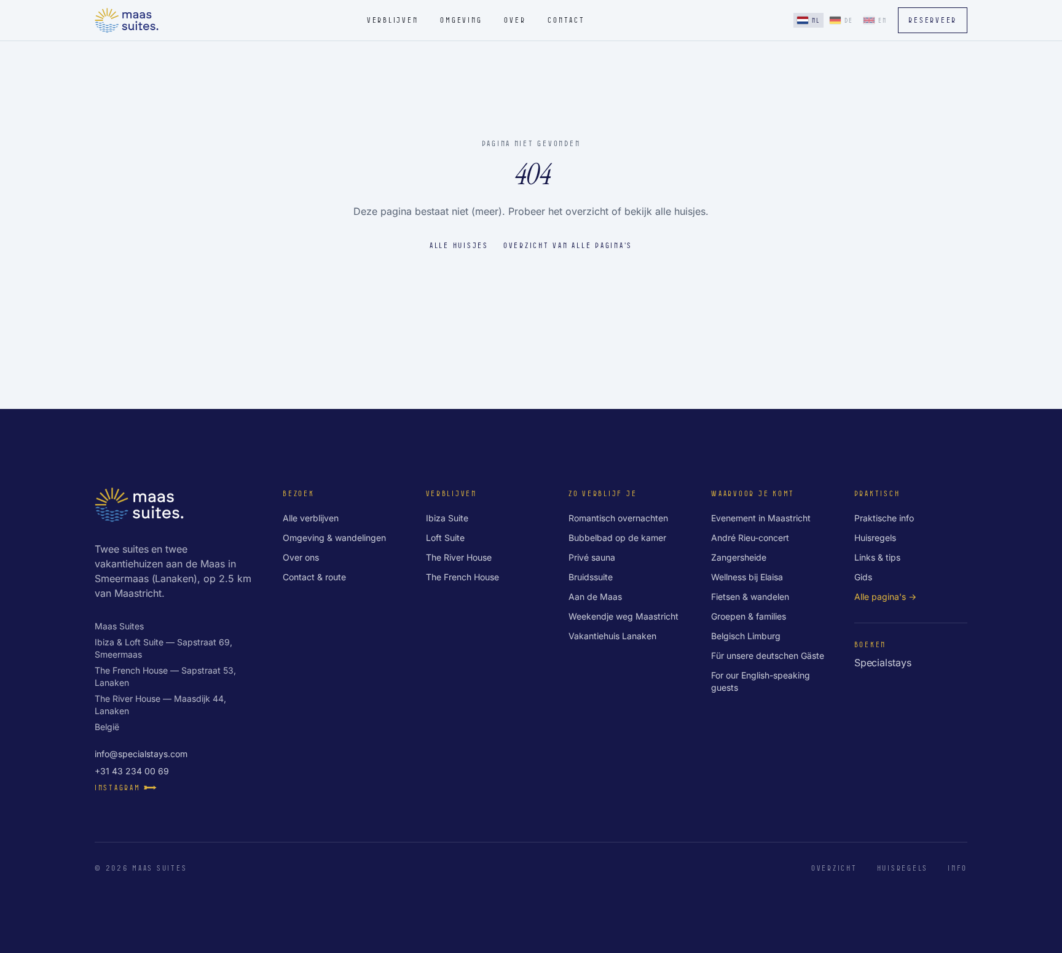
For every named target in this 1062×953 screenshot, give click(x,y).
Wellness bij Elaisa (747, 577)
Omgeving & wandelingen (334, 537)
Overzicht (834, 867)
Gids (863, 577)
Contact (566, 19)
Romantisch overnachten (618, 518)
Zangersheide (738, 557)
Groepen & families (748, 616)
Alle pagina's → (885, 596)
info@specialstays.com (141, 754)
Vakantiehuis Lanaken (612, 636)
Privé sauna (591, 557)
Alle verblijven (311, 518)
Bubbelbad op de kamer (617, 537)
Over (514, 19)
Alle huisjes (459, 245)
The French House (462, 577)
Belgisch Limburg (746, 636)
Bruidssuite (590, 577)
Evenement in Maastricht (761, 518)
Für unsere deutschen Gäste (767, 655)
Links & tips (877, 557)
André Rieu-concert (750, 537)
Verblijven (392, 19)
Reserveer (932, 19)
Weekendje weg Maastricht (623, 616)
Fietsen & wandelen (750, 596)
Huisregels (875, 537)
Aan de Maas (595, 596)
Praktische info (884, 518)
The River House (459, 557)
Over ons (301, 557)
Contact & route (314, 577)
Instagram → (127, 787)
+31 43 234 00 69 (132, 771)
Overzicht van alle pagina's (567, 245)
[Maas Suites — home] (127, 20)
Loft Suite (445, 537)
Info (957, 867)
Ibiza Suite (447, 518)
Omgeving (461, 19)
